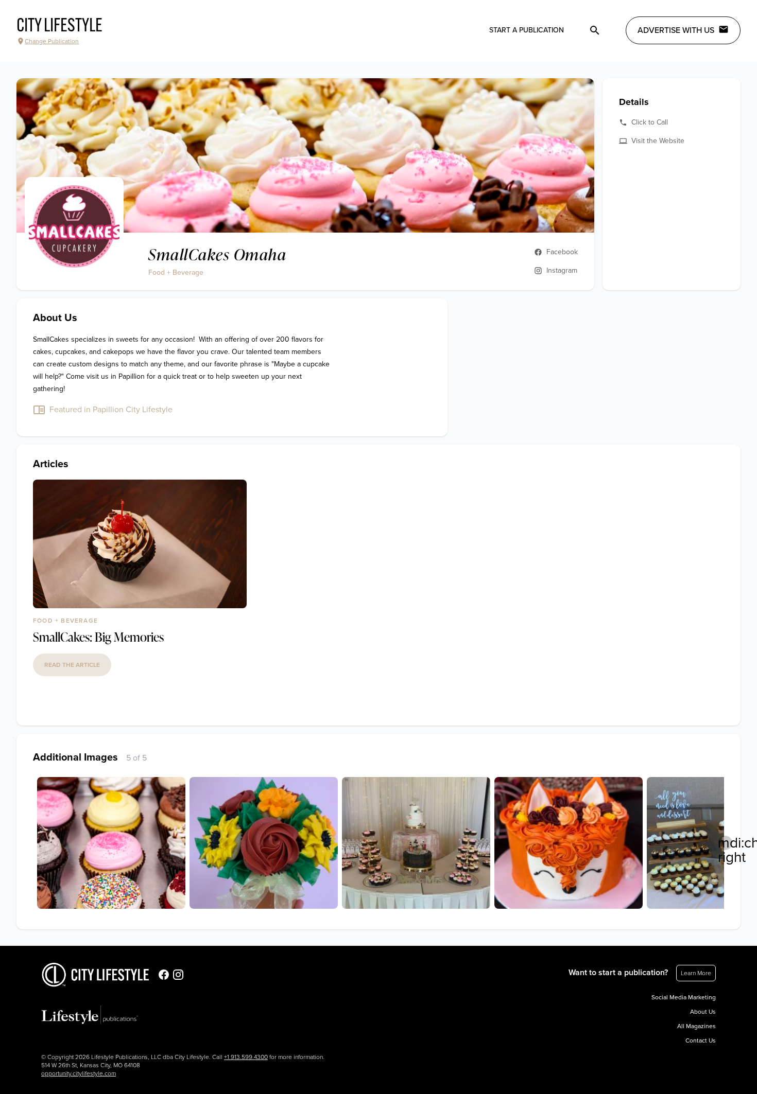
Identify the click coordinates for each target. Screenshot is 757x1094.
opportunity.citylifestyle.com (78, 1073)
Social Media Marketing (683, 997)
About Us (703, 1011)
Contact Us (700, 1040)
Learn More (696, 973)
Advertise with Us (676, 30)
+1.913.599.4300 (246, 1057)
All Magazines (696, 1026)
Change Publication (52, 41)
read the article (72, 664)
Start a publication (526, 30)
